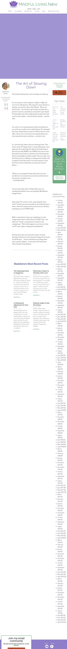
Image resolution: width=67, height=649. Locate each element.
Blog (43, 11)
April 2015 (61, 577)
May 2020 (61, 360)
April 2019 (61, 410)
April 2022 (61, 289)
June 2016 (61, 533)
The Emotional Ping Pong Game (63, 110)
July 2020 (60, 355)
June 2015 (61, 572)
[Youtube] (46, 646)
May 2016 (61, 536)
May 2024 (61, 230)
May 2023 (61, 267)
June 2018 (61, 442)
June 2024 (61, 228)
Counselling (18, 11)
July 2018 (60, 440)
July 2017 (60, 485)
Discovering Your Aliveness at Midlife (63, 136)
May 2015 (61, 574)
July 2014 (60, 615)
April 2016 (61, 538)
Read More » (17, 297)
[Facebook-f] (51, 646)
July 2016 (60, 531)
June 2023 (61, 264)
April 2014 (61, 622)
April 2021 (61, 321)
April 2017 (61, 492)
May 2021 (61, 319)
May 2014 (61, 620)
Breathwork (28, 11)
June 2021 (61, 317)
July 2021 (60, 314)
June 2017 (61, 488)
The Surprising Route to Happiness (21, 272)
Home (46, 643)
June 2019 (61, 406)
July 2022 (60, 287)
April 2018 (61, 447)
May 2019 (61, 408)
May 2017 (61, 490)
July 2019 (60, 403)
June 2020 (61, 358)
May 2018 (61, 444)
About (10, 11)
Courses (37, 11)
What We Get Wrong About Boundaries (56, 137)
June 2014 (61, 618)
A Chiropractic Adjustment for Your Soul (21, 305)
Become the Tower (53, 11)
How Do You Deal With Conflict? (55, 111)
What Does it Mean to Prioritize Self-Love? (41, 272)
